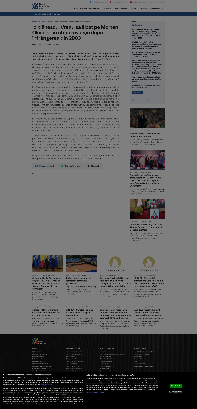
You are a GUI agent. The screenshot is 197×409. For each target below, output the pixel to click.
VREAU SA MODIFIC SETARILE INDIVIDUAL (175, 392)
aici (62, 397)
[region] (98, 390)
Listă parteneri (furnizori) (95, 392)
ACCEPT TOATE (176, 386)
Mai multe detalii (46, 384)
